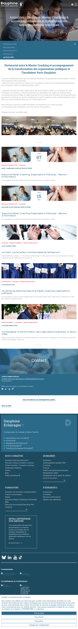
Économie (9, 440)
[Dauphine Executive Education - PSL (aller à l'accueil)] (12, 4)
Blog (7, 473)
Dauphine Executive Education (16, 460)
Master (7, 497)
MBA (7, 502)
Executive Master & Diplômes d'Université (21, 499)
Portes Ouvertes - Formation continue (19, 465)
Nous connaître (14, 456)
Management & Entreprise (15, 443)
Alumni (7, 470)
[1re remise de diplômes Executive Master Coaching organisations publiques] (39, 271)
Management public (50, 473)
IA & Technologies (12, 446)
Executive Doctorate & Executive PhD (19, 504)
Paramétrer (39, 621)
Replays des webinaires (52, 499)
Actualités (47, 494)
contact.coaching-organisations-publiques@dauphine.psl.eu (23, 379)
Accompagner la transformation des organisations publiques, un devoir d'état (39, 333)
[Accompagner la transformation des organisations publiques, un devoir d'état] (39, 312)
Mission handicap (11, 475)
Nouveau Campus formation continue (19, 463)
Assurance (47, 460)
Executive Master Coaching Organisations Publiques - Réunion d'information (34, 176)
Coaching (46, 465)
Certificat (8, 507)
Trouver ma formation (13, 494)
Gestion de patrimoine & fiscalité (55, 470)
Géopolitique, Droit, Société (16, 438)
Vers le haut (6, 405)
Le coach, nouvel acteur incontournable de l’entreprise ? (31, 252)
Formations (11, 487)
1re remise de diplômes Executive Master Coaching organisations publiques (36, 292)
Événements (50, 487)
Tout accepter (39, 613)
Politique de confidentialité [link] (39, 625)
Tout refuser (39, 617)
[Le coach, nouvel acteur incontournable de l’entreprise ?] (39, 233)
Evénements (47, 492)
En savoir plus (14, 543)
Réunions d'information (52, 497)
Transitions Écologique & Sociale (18, 448)
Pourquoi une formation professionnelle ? (21, 492)
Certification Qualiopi (13, 468)
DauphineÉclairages (12, 423)
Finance (46, 468)
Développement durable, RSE (54, 463)
